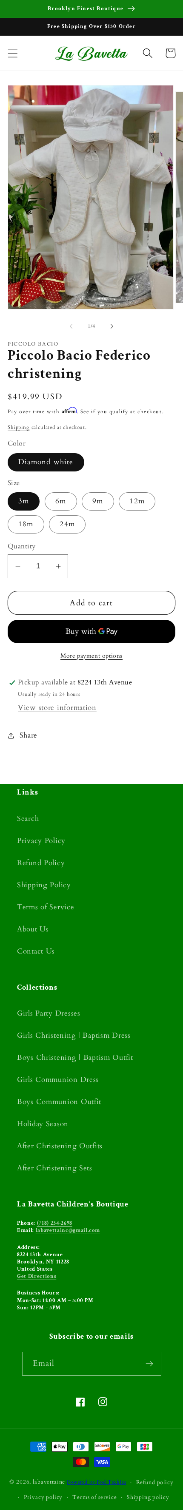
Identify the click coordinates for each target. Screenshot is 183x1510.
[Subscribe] (149, 1364)
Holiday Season (43, 1124)
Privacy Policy (41, 841)
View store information (57, 707)
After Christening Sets (54, 1168)
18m (26, 524)
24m (67, 524)
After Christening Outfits (60, 1146)
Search (28, 818)
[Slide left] (71, 326)
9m (97, 501)
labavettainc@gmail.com (68, 1230)
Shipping (19, 427)
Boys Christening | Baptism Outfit (75, 1057)
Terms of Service (45, 907)
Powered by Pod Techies (96, 1482)
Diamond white (46, 462)
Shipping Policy (44, 885)
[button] (13, 53)
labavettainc (49, 1482)
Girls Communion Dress (58, 1079)
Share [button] (28, 735)
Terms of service (94, 1497)
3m (23, 501)
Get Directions (36, 1276)
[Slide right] (112, 326)
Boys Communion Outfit (59, 1102)
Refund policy (155, 1482)
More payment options (91, 656)
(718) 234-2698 (54, 1223)
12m (137, 501)
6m (60, 501)
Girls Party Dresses (48, 1013)
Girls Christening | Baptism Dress (74, 1035)
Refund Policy (41, 863)
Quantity (22, 546)
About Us (33, 929)
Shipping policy (148, 1497)
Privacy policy (43, 1497)
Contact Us (36, 951)
